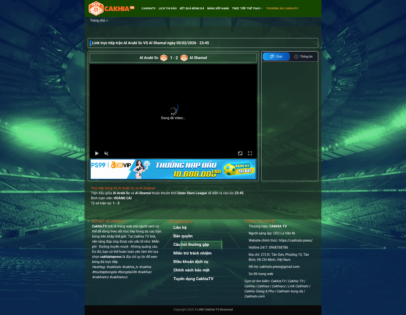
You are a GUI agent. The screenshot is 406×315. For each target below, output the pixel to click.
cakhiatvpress (111, 257)
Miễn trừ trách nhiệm (192, 253)
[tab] (276, 56)
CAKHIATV (149, 8)
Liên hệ (180, 227)
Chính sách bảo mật (191, 270)
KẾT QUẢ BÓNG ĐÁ (192, 8)
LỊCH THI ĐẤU (168, 8)
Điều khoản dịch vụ (190, 261)
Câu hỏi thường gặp (191, 244)
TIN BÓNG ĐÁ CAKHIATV (282, 8)
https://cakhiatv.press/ (296, 240)
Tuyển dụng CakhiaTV (193, 278)
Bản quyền (183, 236)
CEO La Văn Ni (284, 233)
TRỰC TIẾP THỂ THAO (246, 8)
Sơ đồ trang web (261, 274)
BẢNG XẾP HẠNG (218, 8)
